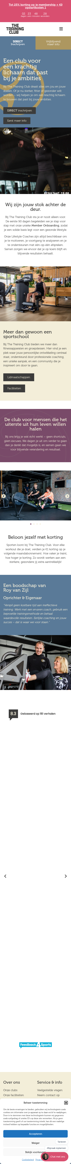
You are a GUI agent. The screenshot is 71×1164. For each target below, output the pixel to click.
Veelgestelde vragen (49, 1090)
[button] (66, 1102)
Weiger (36, 1143)
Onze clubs (10, 1090)
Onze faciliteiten (13, 1095)
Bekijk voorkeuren (35, 1152)
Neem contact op (48, 1095)
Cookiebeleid (28, 1160)
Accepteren (35, 1133)
